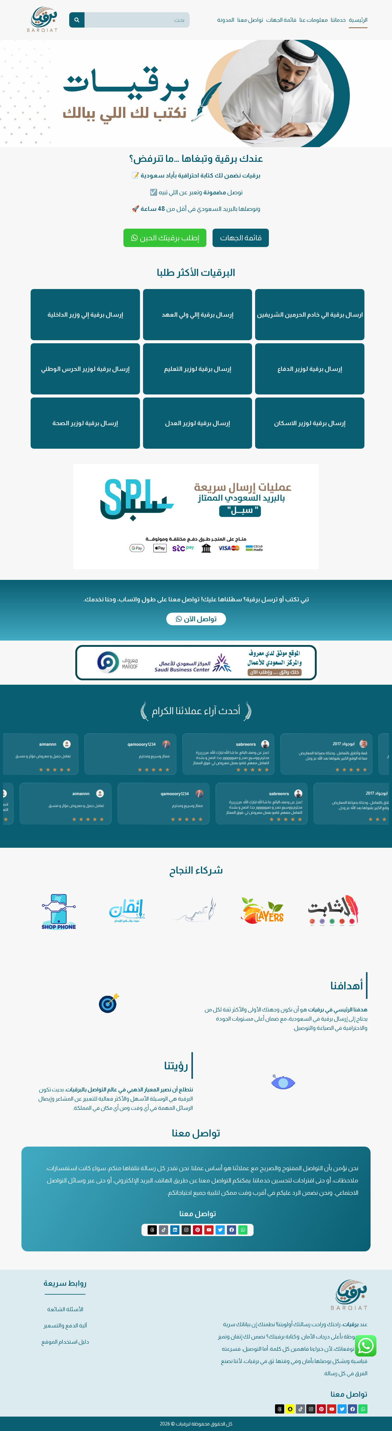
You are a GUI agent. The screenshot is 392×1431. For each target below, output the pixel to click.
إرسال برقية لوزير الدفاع (309, 368)
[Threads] (152, 1230)
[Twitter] (220, 1230)
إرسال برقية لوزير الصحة (85, 423)
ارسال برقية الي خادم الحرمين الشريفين (310, 314)
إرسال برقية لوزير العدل (197, 423)
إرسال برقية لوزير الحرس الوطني (85, 368)
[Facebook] (231, 1230)
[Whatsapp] (242, 1230)
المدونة (225, 20)
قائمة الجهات (281, 20)
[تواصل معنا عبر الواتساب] (365, 1356)
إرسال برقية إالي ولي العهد (197, 314)
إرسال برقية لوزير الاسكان (309, 423)
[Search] (77, 20)
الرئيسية (358, 20)
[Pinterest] (197, 1230)
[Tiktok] (163, 1230)
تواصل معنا (250, 20)
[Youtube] (208, 1230)
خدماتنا (338, 20)
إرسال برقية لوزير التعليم (197, 368)
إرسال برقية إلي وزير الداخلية (85, 314)
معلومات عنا (314, 20)
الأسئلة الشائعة (65, 1309)
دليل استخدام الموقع (65, 1342)
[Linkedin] (174, 1230)
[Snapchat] (290, 1409)
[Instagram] (186, 1230)
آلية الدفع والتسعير (65, 1326)
